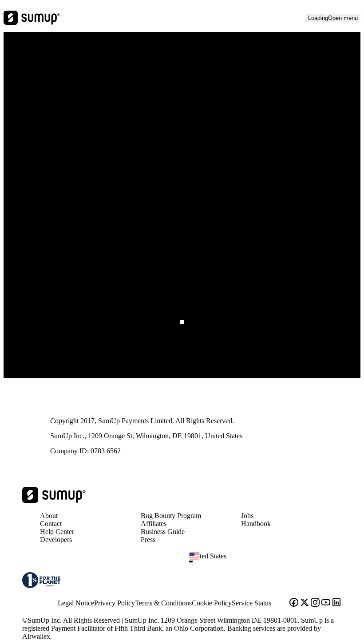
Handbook (256, 523)
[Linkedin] (336, 603)
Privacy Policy (114, 603)
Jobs (247, 515)
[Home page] (54, 500)
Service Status (251, 603)
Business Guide (163, 531)
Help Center (57, 531)
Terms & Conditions (163, 603)
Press (148, 539)
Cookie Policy (212, 603)
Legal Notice (76, 603)
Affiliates (153, 523)
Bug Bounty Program (171, 515)
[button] (269, 561)
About (49, 515)
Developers (56, 539)
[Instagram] (315, 603)
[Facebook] (294, 603)
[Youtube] (325, 603)
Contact (51, 523)
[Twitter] (304, 603)
